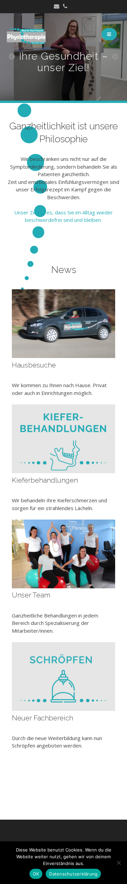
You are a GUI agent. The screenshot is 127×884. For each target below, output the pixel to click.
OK (36, 874)
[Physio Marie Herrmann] (26, 42)
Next (115, 57)
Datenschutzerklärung (73, 874)
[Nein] (118, 862)
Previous (11, 57)
